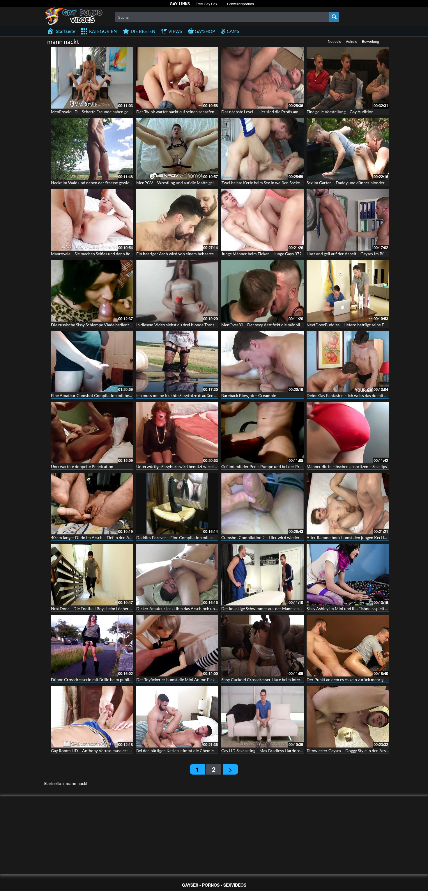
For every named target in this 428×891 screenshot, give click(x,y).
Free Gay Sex (206, 3)
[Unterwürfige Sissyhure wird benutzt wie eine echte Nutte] (177, 432)
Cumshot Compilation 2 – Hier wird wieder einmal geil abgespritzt (281, 537)
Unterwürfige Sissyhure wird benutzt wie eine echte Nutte (188, 466)
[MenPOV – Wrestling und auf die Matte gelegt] (177, 149)
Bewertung (370, 41)
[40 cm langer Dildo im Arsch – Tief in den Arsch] (92, 503)
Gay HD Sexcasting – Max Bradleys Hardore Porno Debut (273, 750)
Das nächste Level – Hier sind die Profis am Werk (265, 111)
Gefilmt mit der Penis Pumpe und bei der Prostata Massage (274, 466)
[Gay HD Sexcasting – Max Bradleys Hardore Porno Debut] (262, 716)
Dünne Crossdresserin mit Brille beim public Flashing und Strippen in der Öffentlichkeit (130, 679)
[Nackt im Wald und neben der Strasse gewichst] (92, 149)
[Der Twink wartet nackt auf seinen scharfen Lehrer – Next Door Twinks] (177, 78)
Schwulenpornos (240, 3)
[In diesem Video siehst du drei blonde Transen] (177, 291)
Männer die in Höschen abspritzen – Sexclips (347, 466)
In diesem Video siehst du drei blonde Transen (177, 324)
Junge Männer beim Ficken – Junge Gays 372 (261, 253)
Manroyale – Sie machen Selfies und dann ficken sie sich (101, 253)
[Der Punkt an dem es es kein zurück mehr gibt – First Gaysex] (348, 645)
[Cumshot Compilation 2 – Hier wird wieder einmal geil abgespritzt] (262, 503)
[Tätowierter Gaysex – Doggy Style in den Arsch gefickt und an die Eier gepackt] (348, 716)
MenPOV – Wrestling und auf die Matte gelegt (177, 182)
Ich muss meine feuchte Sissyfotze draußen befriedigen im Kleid (193, 395)
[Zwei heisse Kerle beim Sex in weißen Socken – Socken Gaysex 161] (262, 149)
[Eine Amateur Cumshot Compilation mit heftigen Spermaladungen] (92, 362)
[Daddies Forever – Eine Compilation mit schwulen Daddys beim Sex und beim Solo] (177, 503)
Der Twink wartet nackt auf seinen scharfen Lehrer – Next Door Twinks (200, 111)
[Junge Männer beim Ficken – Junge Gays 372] (262, 220)
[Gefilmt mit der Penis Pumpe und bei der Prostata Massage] (262, 432)
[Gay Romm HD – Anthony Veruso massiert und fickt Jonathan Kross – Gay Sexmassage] (92, 716)
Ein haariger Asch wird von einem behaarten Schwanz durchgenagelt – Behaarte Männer (215, 253)
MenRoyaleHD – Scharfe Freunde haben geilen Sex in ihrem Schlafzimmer (117, 111)
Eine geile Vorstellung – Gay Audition (340, 111)
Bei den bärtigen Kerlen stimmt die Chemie (175, 750)
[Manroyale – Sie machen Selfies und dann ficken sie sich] (92, 220)
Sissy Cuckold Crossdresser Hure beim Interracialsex (268, 679)
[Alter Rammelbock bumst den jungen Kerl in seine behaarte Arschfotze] (348, 503)
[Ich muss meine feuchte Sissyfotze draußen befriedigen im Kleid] (177, 362)
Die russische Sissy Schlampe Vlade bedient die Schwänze (102, 324)
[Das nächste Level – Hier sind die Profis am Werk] (262, 78)
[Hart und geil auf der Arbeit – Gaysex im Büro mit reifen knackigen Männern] (348, 220)
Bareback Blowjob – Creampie (248, 395)
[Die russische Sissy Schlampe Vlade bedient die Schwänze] (92, 291)
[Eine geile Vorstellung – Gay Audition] (348, 78)
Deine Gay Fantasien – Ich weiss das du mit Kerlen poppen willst (364, 395)
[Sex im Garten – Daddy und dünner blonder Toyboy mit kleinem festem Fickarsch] (348, 149)
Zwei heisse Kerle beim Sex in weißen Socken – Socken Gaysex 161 (281, 182)
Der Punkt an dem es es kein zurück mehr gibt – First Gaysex (361, 679)
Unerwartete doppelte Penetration (82, 466)
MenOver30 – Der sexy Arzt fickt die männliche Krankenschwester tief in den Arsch (296, 324)
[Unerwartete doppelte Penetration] (92, 432)
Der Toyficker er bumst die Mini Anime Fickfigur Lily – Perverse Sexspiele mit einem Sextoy (218, 679)
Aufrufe (351, 41)
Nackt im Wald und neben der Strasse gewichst (93, 182)
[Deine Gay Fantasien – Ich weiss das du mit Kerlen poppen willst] (348, 362)
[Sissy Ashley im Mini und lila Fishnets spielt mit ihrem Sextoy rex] (348, 574)
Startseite (52, 783)
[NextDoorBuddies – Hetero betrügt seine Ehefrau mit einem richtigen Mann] (348, 291)
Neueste (334, 41)
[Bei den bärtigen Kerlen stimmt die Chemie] (177, 716)
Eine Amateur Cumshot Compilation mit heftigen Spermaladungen (111, 395)
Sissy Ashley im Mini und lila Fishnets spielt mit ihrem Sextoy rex (364, 608)
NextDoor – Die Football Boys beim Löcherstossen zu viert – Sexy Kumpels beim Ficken (129, 608)
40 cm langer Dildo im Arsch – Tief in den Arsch (94, 537)
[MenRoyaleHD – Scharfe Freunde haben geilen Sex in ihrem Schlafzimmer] (92, 78)
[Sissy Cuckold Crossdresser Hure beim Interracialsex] (262, 645)
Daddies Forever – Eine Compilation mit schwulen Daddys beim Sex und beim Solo (210, 537)
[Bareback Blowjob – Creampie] (262, 362)
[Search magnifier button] (334, 17)
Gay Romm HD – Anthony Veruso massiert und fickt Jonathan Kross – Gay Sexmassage (128, 750)
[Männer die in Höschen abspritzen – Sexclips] (348, 432)
